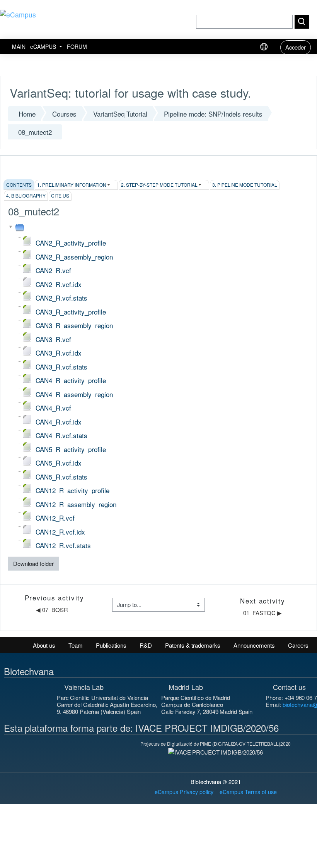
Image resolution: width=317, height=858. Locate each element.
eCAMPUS (44, 46)
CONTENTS (19, 184)
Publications (111, 645)
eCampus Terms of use (248, 792)
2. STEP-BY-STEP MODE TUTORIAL (159, 184)
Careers (298, 645)
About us (44, 645)
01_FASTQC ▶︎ (262, 613)
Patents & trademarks (192, 645)
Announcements (254, 645)
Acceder (295, 47)
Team (75, 645)
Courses (64, 114)
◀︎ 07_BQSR (52, 609)
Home (27, 114)
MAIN (19, 46)
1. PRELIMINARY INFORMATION (71, 184)
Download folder (33, 563)
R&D (146, 645)
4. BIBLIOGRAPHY (26, 195)
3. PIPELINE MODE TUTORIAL (244, 184)
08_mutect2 (35, 132)
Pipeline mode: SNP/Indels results (213, 114)
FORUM (77, 46)
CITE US (60, 195)
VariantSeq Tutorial (120, 114)
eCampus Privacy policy (184, 792)
